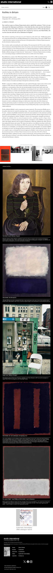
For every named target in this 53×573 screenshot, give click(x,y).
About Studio (21, 547)
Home (13, 547)
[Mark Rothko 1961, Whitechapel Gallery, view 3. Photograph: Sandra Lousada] (37, 146)
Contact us (21, 555)
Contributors (21, 551)
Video (13, 553)
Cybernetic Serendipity (24, 553)
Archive (14, 549)
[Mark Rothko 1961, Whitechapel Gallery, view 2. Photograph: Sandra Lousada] (26, 146)
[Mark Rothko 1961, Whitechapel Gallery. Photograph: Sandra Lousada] (16, 146)
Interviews (14, 551)
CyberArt (14, 555)
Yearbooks (21, 549)
